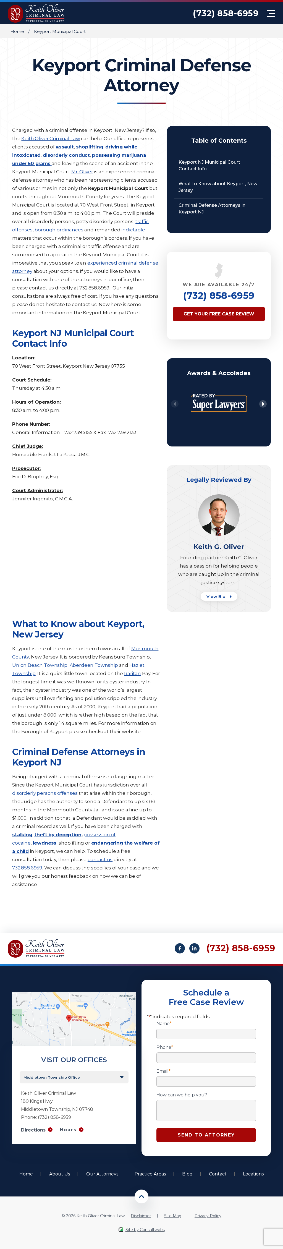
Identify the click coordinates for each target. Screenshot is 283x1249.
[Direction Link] (74, 994)
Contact (218, 1174)
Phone (164, 1047)
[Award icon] (218, 390)
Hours (68, 1129)
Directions (33, 1130)
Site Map (172, 1215)
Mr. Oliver (82, 171)
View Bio (216, 596)
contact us (100, 859)
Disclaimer (141, 1215)
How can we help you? (181, 1095)
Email (163, 1071)
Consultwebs (152, 1229)
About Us (59, 1174)
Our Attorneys (102, 1174)
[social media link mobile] (180, 948)
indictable (133, 229)
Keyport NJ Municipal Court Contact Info (209, 165)
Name (164, 1023)
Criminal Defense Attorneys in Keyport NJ (212, 209)
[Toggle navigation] (271, 13)
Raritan (132, 673)
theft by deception (57, 834)
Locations (253, 1174)
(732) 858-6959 (225, 13)
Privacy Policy (208, 1215)
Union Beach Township (39, 665)
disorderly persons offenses (45, 793)
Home (17, 31)
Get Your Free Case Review (219, 314)
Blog (187, 1174)
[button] (263, 404)
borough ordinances (59, 229)
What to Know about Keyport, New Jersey (218, 187)
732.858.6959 (27, 868)
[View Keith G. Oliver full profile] (219, 497)
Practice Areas (150, 1174)
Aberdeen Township (94, 665)
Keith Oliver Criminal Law (50, 138)
